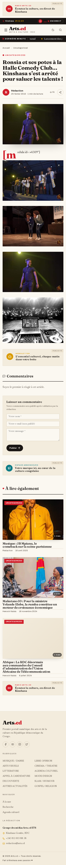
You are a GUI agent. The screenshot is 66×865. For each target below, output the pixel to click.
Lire (58, 551)
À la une (7, 802)
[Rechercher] (60, 30)
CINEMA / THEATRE (46, 766)
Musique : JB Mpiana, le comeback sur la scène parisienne (27, 545)
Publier (13, 448)
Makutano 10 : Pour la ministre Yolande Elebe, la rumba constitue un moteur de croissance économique (30, 604)
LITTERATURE (11, 771)
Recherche (8, 807)
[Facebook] (5, 744)
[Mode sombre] (53, 30)
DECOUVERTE (11, 781)
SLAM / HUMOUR (44, 781)
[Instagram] (20, 744)
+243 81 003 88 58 (16, 838)
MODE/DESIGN (43, 776)
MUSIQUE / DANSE (13, 761)
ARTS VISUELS (11, 766)
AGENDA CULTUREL (46, 771)
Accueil (6, 48)
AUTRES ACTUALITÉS (15, 786)
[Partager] (60, 92)
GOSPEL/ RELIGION (46, 786)
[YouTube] (13, 744)
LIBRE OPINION (43, 761)
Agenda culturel (11, 812)
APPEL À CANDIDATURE (16, 776)
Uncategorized (20, 48)
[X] (27, 744)
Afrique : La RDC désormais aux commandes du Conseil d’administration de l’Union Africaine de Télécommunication (26, 666)
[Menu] (6, 30)
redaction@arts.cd (15, 843)
